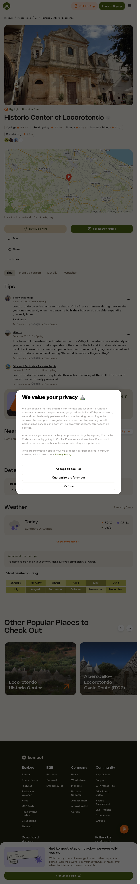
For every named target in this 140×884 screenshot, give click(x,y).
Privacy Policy (63, 454)
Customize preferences (68, 477)
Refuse (69, 486)
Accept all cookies (68, 469)
